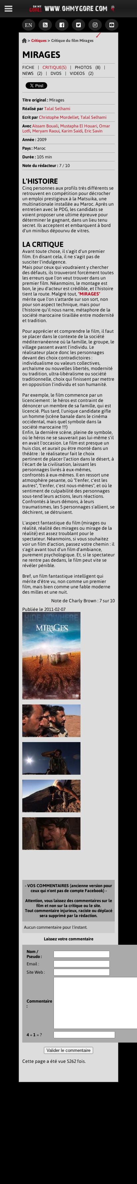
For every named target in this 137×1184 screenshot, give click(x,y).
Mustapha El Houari (78, 125)
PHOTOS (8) (87, 67)
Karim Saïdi (72, 130)
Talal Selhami (57, 108)
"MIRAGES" (89, 293)
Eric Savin (93, 130)
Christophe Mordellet (58, 117)
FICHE (28, 67)
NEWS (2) (32, 73)
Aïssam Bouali (45, 125)
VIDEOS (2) (81, 73)
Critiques (39, 40)
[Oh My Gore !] (24, 40)
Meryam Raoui (46, 130)
